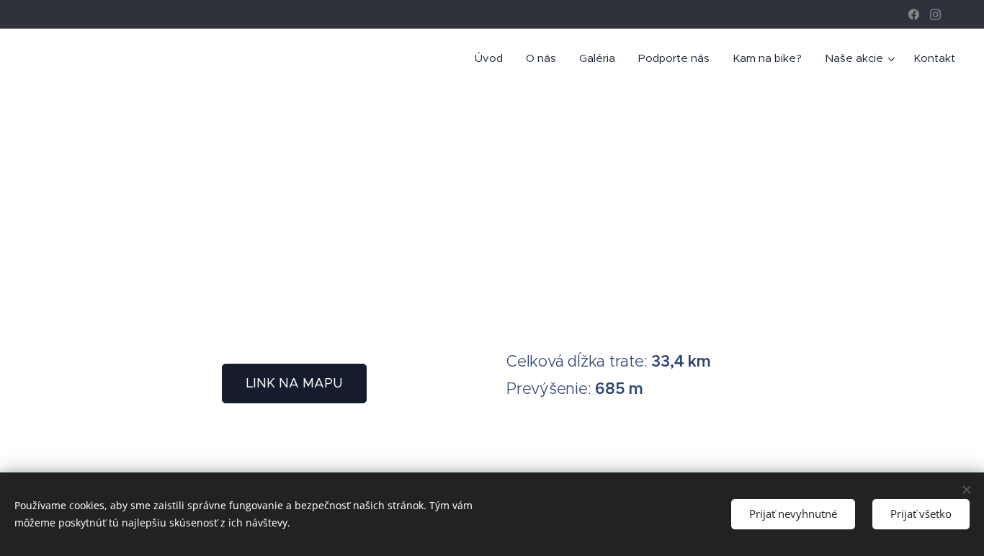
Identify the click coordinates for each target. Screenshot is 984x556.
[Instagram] (935, 14)
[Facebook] (914, 14)
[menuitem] (492, 58)
